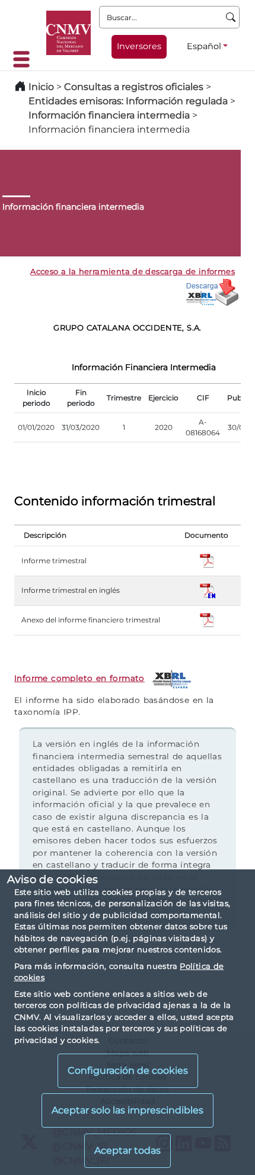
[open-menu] (25, 59)
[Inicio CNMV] (68, 33)
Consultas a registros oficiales (133, 86)
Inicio (41, 86)
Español (204, 46)
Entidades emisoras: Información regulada (128, 101)
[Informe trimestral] (207, 560)
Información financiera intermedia (109, 115)
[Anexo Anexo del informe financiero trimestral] (207, 619)
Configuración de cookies (128, 1070)
